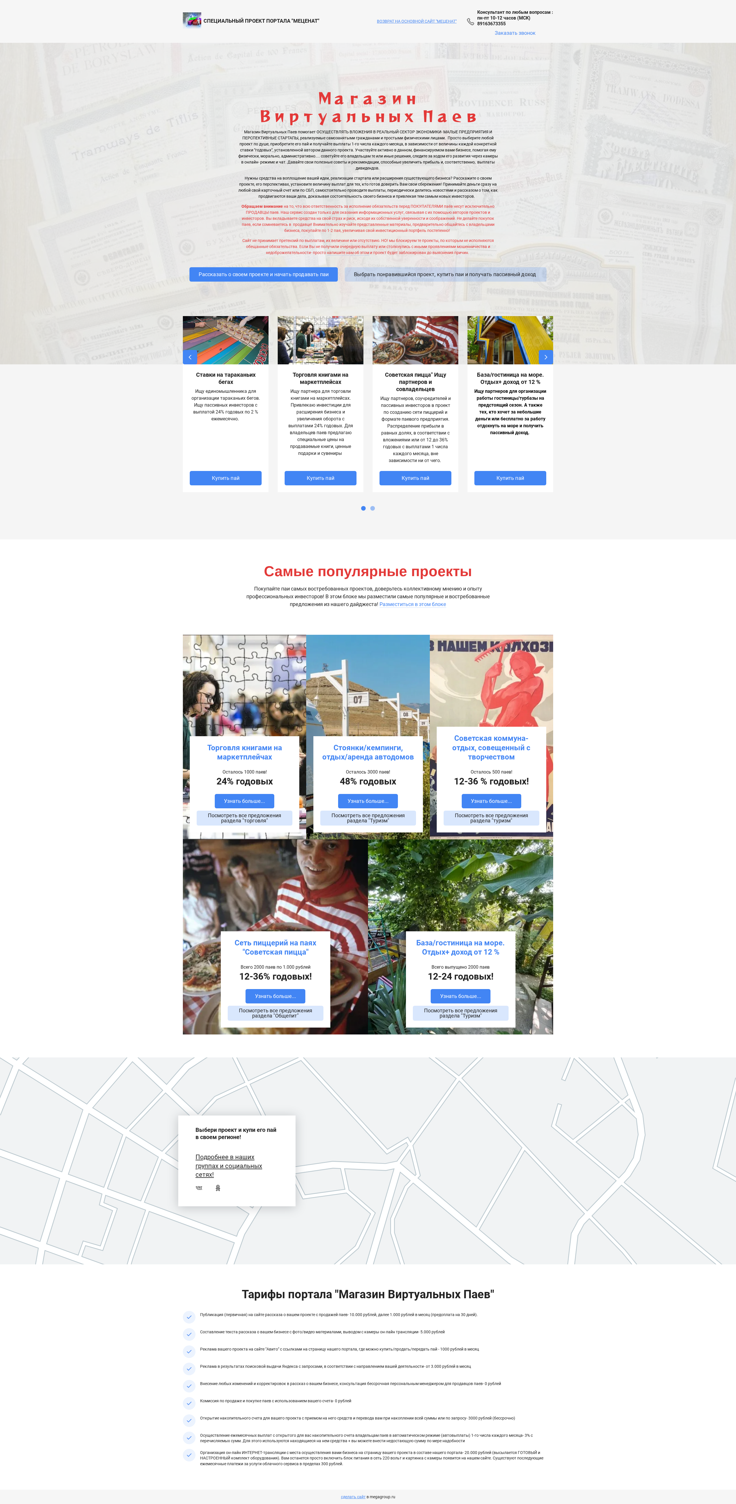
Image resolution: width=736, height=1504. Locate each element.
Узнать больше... (244, 801)
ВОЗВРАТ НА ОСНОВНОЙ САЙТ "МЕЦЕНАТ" (417, 21)
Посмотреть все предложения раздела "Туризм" (368, 818)
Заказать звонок (515, 33)
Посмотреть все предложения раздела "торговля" (244, 818)
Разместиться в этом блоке (412, 604)
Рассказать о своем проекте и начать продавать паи (264, 274)
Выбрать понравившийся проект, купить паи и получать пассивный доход (445, 274)
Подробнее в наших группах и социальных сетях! (228, 1165)
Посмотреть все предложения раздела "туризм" (491, 818)
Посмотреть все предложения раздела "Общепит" (275, 1013)
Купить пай (225, 478)
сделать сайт (353, 1497)
